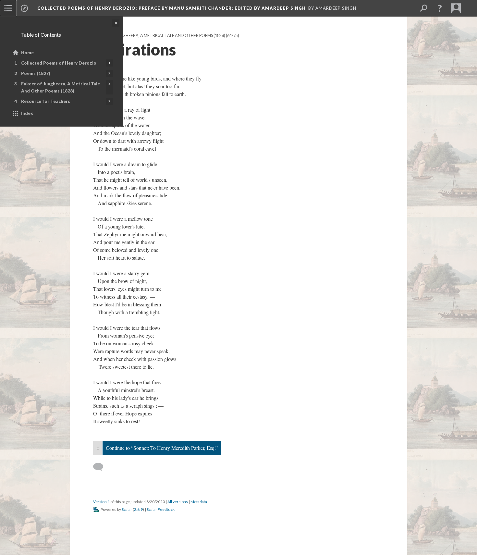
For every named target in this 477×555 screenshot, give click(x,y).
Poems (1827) (35, 73)
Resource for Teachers (45, 101)
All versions (177, 501)
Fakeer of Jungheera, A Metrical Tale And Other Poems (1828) (60, 87)
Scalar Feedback (161, 509)
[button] (440, 8)
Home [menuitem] (27, 52)
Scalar (127, 509)
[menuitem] (8, 8)
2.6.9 (138, 509)
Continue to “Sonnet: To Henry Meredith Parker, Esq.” (162, 447)
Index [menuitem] (27, 113)
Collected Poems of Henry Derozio (58, 63)
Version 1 (101, 501)
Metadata (198, 501)
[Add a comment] (101, 467)
